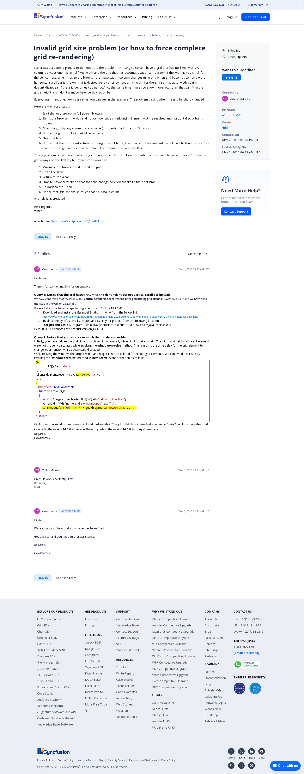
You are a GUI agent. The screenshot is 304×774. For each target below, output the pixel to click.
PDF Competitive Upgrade (169, 669)
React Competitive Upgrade (170, 638)
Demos (210, 672)
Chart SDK (44, 631)
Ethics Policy (168, 760)
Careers (210, 644)
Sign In (232, 17)
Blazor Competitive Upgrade (171, 619)
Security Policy (116, 760)
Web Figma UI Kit (163, 727)
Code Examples (126, 692)
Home (38, 35)
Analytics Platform (49, 700)
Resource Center (127, 717)
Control (227, 122)
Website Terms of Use (91, 760)
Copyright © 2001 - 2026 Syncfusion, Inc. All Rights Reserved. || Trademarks (82, 767)
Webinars (122, 710)
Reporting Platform (50, 706)
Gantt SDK (44, 644)
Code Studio (45, 693)
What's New (213, 709)
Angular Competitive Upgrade (171, 625)
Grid (225, 127)
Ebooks (121, 667)
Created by (230, 92)
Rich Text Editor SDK (51, 650)
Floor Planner (94, 673)
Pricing (147, 17)
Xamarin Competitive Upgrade (172, 650)
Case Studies (124, 680)
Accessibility (124, 698)
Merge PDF (92, 649)
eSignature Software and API (56, 712)
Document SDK (47, 669)
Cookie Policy (65, 760)
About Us (164, 17)
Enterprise (99, 17)
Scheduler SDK (47, 638)
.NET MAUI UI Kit (163, 703)
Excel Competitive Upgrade (170, 681)
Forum (50, 35)
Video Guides (213, 696)
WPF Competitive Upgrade (170, 662)
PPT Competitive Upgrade (169, 687)
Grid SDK (43, 625)
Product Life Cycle (128, 650)
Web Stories (124, 704)
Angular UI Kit (161, 721)
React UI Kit (160, 709)
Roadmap (211, 715)
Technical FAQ (125, 686)
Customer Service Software (55, 718)
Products (75, 17)
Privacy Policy (45, 760)
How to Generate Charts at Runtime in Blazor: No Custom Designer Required (107, 5)
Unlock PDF (93, 642)
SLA (118, 644)
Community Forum (128, 619)
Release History (215, 721)
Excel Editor (93, 686)
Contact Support (236, 211)
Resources (125, 17)
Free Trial (91, 619)
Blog (208, 631)
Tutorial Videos (215, 690)
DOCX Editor (93, 680)
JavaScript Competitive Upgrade (173, 631)
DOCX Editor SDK (49, 681)
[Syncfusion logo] (49, 16)
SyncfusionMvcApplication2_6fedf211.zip (78, 221)
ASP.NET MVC (68, 35)
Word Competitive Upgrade (170, 675)
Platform (228, 110)
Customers (212, 625)
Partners (210, 656)
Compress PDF (95, 655)
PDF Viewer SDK (48, 675)
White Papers (125, 673)
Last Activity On (234, 147)
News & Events (215, 638)
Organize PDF (94, 667)
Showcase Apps (215, 703)
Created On (230, 135)
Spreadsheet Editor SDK (53, 687)
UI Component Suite (50, 619)
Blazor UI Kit (160, 715)
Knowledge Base (127, 625)
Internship (211, 650)
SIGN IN (42, 237)
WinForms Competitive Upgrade (173, 656)
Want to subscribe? (238, 70)
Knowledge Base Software (55, 724)
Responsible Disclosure (143, 760)
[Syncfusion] (53, 751)
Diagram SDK (46, 656)
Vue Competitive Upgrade (169, 644)
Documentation (215, 678)
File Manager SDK (49, 662)
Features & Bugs (127, 638)
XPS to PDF (93, 661)
